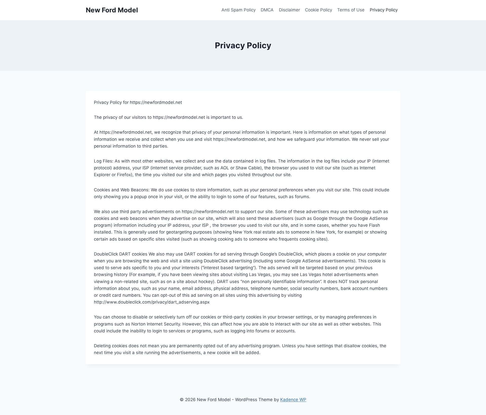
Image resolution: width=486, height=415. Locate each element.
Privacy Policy (384, 9)
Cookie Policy (318, 9)
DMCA (267, 9)
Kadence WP (293, 399)
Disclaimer (289, 9)
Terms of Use (350, 9)
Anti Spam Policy (238, 9)
